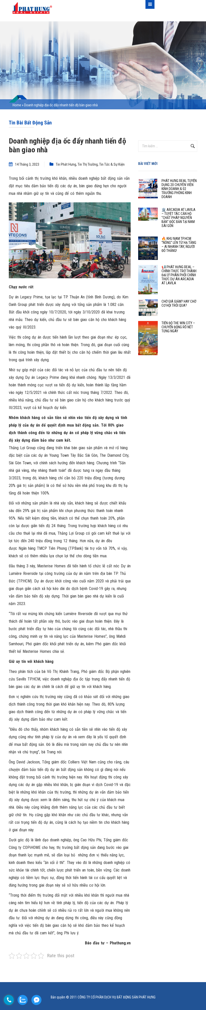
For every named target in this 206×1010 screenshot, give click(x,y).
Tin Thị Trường (88, 164)
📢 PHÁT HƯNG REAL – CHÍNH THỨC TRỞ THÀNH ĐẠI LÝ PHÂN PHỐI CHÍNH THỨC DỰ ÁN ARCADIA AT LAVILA (179, 275)
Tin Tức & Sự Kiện (112, 164)
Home (17, 105)
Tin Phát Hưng (66, 164)
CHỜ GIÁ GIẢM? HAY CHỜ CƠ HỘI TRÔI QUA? (179, 303)
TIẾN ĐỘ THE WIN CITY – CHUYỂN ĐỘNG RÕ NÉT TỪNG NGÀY (178, 327)
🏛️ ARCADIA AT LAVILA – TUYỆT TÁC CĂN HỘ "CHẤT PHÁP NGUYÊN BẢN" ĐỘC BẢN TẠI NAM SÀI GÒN (178, 218)
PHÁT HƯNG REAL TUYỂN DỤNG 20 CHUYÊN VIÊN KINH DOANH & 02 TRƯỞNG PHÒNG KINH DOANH (179, 189)
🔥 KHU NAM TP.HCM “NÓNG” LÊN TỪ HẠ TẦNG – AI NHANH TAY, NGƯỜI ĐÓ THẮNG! (179, 245)
